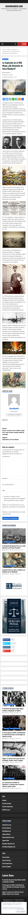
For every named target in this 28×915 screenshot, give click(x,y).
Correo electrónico (8, 484)
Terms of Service (6, 860)
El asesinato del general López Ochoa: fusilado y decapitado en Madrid (13, 710)
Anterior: (13, 431)
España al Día (5, 840)
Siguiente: (10, 438)
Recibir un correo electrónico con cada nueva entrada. (13, 513)
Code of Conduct (6, 867)
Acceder (4, 800)
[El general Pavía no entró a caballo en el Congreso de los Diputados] (14, 560)
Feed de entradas (6, 803)
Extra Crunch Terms (7, 863)
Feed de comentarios (7, 806)
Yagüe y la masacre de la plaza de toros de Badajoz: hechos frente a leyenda (13, 759)
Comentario (6, 456)
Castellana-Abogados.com (8, 847)
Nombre (5, 478)
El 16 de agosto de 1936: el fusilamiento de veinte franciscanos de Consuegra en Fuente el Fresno (13, 734)
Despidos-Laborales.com (8, 844)
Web (3, 490)
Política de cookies (20, 908)
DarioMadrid (7, 72)
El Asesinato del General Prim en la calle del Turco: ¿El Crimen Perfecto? (13, 547)
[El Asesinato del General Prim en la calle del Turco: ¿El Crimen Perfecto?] (14, 536)
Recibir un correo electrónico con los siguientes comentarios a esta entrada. (13, 506)
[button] (2, 44)
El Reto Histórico (6, 828)
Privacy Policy (5, 857)
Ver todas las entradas (14, 414)
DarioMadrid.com (14, 6)
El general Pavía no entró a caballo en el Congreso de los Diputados (13, 571)
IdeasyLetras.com (6, 825)
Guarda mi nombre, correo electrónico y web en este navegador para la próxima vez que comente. (14, 498)
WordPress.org (6, 810)
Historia (6, 541)
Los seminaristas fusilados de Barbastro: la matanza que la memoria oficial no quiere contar (13, 784)
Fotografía (6, 728)
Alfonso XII (5, 59)
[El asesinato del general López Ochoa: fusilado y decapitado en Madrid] (14, 699)
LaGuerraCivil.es (6, 834)
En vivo (24, 44)
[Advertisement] (14, 26)
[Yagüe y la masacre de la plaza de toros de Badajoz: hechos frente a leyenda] (14, 748)
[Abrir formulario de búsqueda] (15, 44)
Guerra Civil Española (9, 704)
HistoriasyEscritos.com (8, 837)
